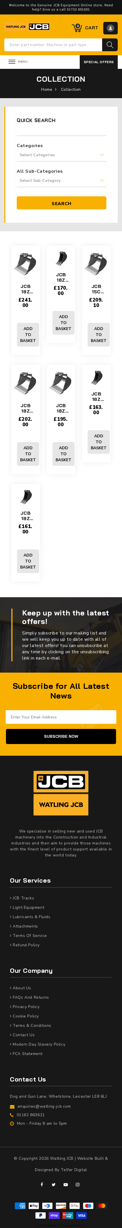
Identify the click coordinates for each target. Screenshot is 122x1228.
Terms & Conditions (31, 1025)
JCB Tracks (23, 898)
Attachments (25, 926)
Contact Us (23, 1035)
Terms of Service (29, 935)
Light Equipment (28, 907)
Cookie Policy (25, 1016)
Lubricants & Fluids (31, 917)
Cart (87, 27)
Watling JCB (54, 1225)
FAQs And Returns (30, 997)
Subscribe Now (61, 736)
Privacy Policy (26, 1006)
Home (46, 89)
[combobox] (53, 45)
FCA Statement (27, 1053)
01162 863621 (31, 1115)
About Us (21, 988)
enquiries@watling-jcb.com (44, 1106)
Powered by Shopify (74, 1225)
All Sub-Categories (40, 171)
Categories (30, 146)
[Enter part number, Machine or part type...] (110, 44)
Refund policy (26, 945)
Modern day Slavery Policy (39, 1044)
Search (61, 204)
